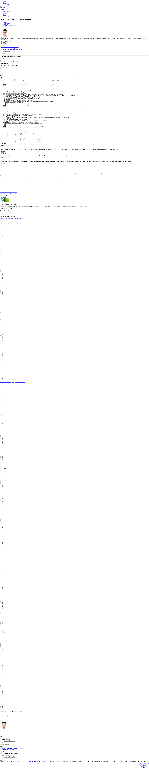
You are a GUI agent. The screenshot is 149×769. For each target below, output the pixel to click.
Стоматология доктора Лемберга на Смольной (11, 49)
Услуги (4, 1)
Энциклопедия (6, 4)
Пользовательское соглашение (7, 749)
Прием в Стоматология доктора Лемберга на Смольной (13, 546)
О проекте (2, 761)
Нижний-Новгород (144, 766)
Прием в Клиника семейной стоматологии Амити (11, 218)
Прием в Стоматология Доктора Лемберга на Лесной (12, 382)
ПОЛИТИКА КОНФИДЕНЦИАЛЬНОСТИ (22, 761)
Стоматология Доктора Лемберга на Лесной (10, 48)
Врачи (4, 2)
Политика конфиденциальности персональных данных (12, 748)
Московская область (144, 763)
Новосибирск (143, 767)
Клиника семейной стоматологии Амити (10, 47)
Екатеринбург (143, 765)
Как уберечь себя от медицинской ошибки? (9, 193)
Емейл (39, 141)
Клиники (4, 3)
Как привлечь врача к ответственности (8, 192)
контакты (7, 761)
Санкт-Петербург (143, 764)
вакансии (12, 761)
